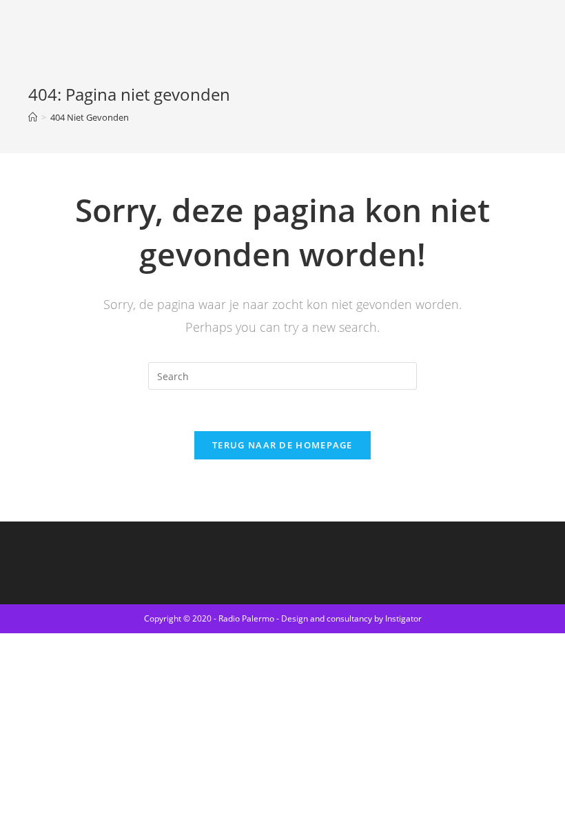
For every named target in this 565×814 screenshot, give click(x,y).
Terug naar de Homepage (282, 445)
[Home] (32, 117)
